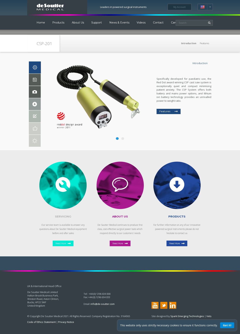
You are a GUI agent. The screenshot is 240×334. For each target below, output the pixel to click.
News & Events (119, 22)
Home (41, 22)
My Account (179, 7)
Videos (141, 22)
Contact (158, 22)
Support (96, 22)
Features (204, 43)
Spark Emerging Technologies (187, 316)
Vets (209, 316)
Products (58, 22)
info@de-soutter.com (103, 304)
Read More (61, 243)
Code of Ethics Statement (41, 322)
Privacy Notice (66, 322)
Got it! (227, 325)
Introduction (188, 43)
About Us (78, 22)
